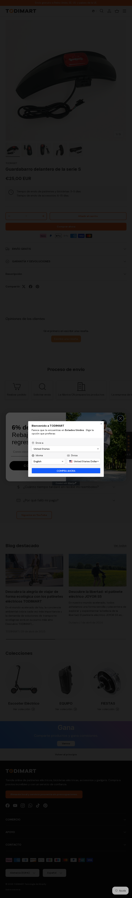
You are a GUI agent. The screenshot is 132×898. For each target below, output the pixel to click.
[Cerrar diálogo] (101, 424)
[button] (66, 449)
